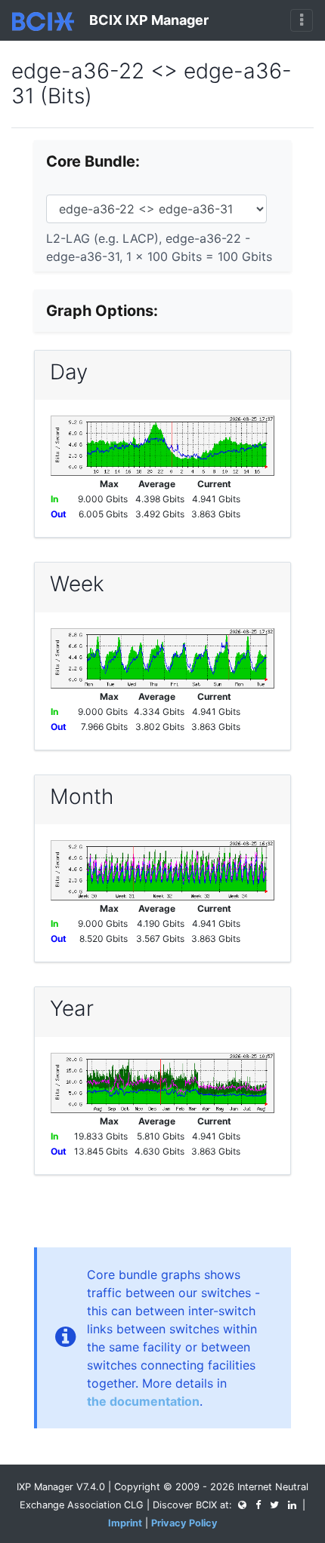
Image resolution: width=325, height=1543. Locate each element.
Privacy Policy (184, 1523)
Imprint (125, 1523)
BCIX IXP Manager (147, 20)
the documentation (143, 1401)
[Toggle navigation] (301, 20)
